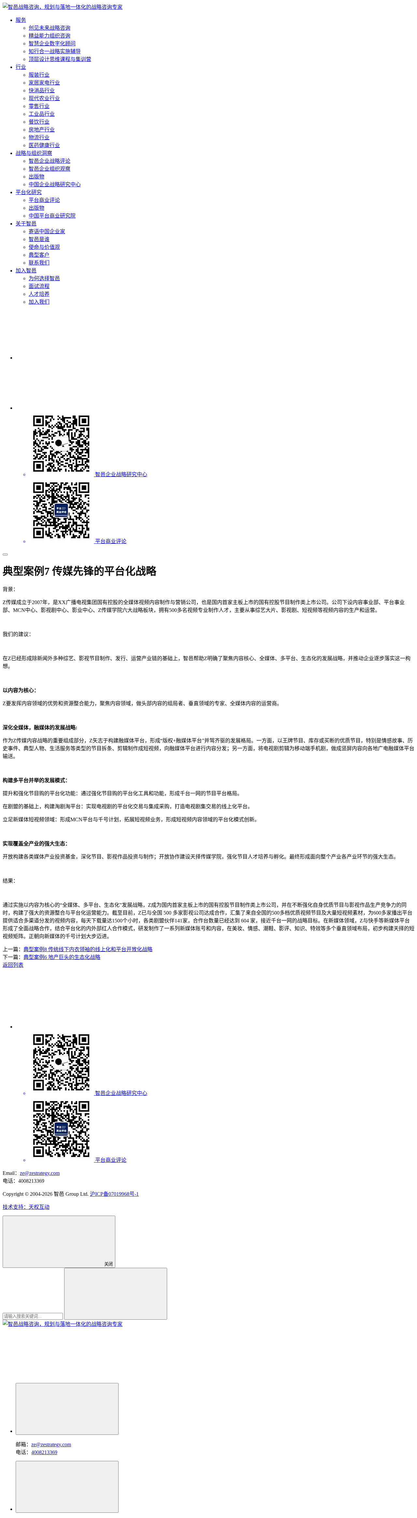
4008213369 (44, 1452)
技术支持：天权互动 (26, 1207)
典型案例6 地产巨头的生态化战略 (61, 957)
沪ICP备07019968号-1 (114, 1194)
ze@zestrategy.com (40, 1173)
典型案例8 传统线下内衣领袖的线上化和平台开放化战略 (87, 949)
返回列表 (13, 965)
